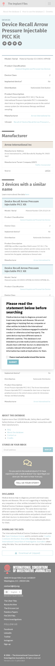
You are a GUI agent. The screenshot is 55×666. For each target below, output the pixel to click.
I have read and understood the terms (27, 357)
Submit (13, 362)
